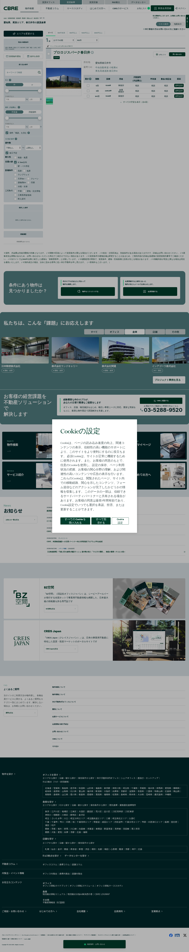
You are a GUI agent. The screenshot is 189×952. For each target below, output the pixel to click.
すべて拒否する (101, 520)
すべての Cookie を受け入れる (75, 520)
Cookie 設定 (120, 520)
